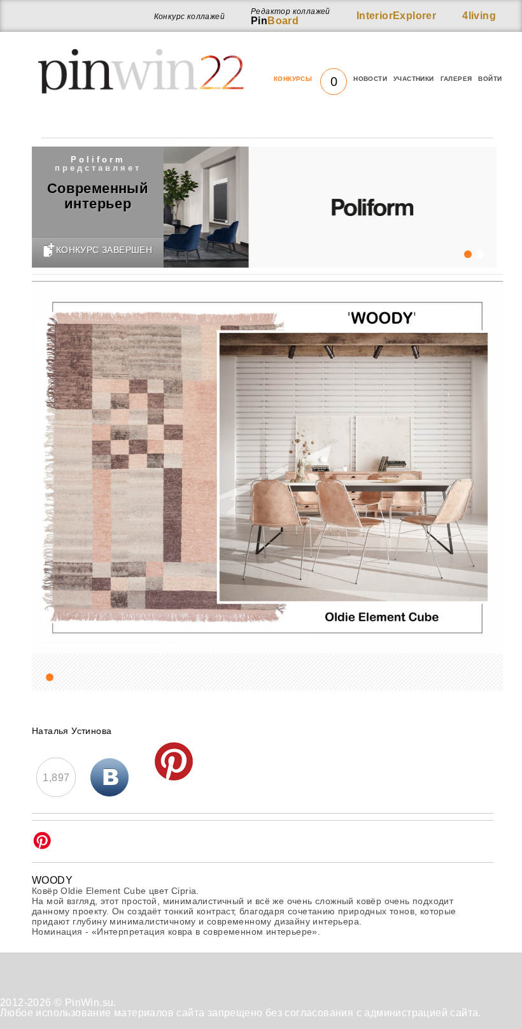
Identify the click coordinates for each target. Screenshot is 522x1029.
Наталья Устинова (71, 731)
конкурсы (305, 79)
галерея (456, 78)
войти (490, 78)
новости (370, 78)
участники (413, 78)
